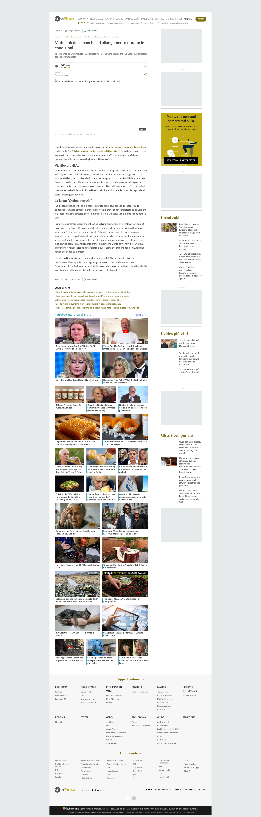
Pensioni (109, 19)
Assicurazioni (163, 722)
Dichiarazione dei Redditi (168, 729)
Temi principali (190, 764)
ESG (108, 725)
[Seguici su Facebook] (127, 798)
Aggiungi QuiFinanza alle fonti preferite (173, 23)
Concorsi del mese (148, 23)
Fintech (135, 722)
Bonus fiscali (86, 692)
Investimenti (60, 695)
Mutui (159, 736)
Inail (160, 773)
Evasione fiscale (87, 699)
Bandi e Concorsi (164, 695)
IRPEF (109, 774)
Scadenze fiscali (133, 23)
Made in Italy (86, 778)
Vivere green (111, 743)
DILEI (157, 809)
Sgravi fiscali (86, 771)
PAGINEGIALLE (99, 809)
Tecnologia (139, 717)
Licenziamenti (113, 771)
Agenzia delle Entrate (90, 764)
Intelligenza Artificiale (141, 725)
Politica (60, 717)
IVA (108, 767)
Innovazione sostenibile (116, 732)
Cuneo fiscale (164, 770)
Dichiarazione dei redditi (62, 765)
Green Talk (110, 729)
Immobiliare (147, 19)
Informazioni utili (114, 689)
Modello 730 (164, 777)
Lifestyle (159, 19)
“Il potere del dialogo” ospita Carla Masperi (189, 370)
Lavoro (119, 19)
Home (57, 37)
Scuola (58, 777)
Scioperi (109, 702)
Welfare (84, 774)
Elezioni (58, 722)
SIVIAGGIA (164, 809)
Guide (160, 717)
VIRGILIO (89, 809)
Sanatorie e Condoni (115, 760)
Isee (160, 766)
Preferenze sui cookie (110, 812)
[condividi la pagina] (145, 74)
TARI (186, 760)
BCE (134, 764)
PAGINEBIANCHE (137, 809)
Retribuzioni (162, 702)
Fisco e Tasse (96, 19)
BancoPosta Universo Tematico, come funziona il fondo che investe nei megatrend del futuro (189, 230)
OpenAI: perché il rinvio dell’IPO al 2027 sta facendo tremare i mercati (190, 244)
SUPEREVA (194, 809)
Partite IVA (162, 709)
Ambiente (110, 722)
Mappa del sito (180, 790)
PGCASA (126, 809)
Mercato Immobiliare (68, 37)
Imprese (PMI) (61, 699)
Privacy (87, 812)
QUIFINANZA (173, 809)
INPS (57, 770)
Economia (83, 19)
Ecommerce (86, 767)
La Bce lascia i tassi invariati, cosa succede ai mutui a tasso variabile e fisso (89, 299)
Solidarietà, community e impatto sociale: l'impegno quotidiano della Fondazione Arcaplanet (190, 359)
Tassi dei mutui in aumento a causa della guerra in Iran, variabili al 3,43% (88, 303)
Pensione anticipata (140, 692)
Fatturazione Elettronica (167, 732)
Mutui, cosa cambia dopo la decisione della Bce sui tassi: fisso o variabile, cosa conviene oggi (97, 307)
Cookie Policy (96, 812)
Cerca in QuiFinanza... (93, 790)
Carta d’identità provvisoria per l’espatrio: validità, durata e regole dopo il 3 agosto (190, 273)
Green (109, 717)
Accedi (201, 19)
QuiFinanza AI (132, 19)
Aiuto (121, 812)
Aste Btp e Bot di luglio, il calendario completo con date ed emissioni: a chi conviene (190, 257)
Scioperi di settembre (116, 23)
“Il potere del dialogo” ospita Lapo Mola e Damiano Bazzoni (189, 343)
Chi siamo (70, 812)
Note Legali (79, 812)
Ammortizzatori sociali (116, 764)
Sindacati (111, 778)
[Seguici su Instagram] (134, 798)
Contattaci (167, 790)
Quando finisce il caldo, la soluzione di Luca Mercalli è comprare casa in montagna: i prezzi (190, 447)
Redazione (189, 717)
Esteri (84, 717)
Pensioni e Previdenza (166, 743)
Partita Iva (161, 740)
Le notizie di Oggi (191, 767)
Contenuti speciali (152, 790)
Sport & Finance (174, 19)
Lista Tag (187, 771)
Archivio (202, 790)
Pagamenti (59, 773)
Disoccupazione (164, 706)
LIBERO (82, 809)
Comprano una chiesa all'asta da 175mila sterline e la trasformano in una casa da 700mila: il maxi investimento (190, 465)
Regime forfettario (88, 702)
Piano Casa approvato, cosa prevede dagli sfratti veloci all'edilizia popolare (189, 481)
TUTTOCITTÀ (149, 809)
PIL (134, 778)
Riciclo (109, 740)
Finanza (58, 692)
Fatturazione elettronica (164, 761)
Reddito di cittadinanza (90, 760)
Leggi (83, 695)
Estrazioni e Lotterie (114, 695)
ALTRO (187, 19)
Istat (134, 774)
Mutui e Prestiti (189, 695)
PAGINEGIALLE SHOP (114, 809)
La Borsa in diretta (98, 23)
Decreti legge (60, 760)
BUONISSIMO (184, 809)
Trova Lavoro (162, 692)
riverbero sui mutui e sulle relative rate (96, 151)
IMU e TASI (137, 771)
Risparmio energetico (115, 736)
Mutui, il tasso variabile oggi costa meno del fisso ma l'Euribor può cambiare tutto (92, 292)
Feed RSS (192, 790)
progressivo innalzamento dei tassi (127, 147)
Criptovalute (162, 725)
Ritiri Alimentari (113, 699)
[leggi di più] (145, 66)
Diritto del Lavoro (164, 699)
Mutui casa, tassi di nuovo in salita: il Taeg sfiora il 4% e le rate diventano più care (92, 295)
